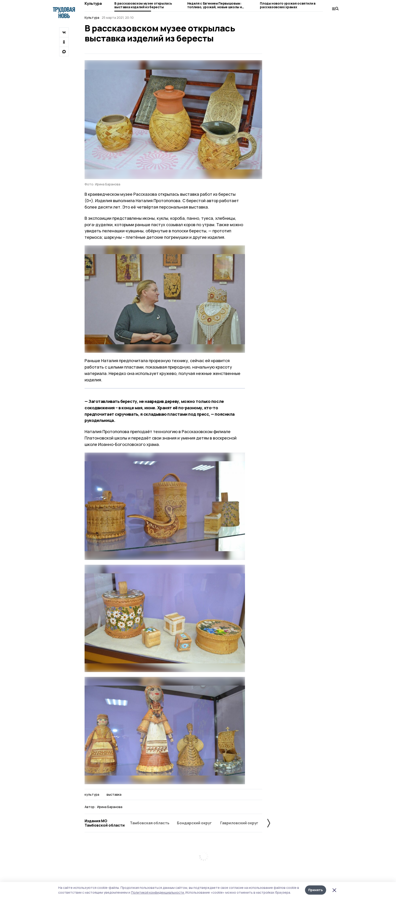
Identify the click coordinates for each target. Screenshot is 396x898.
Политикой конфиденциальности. (158, 892)
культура (92, 794)
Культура (93, 3)
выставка (114, 794)
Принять (315, 890)
